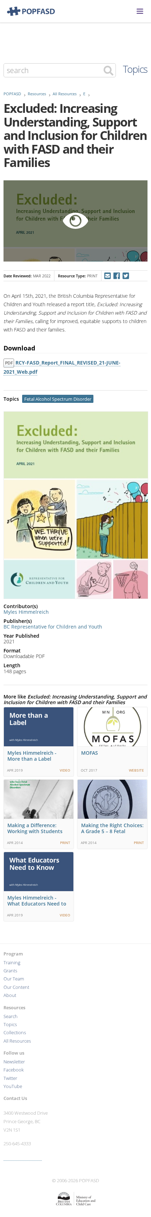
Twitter (10, 1078)
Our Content (16, 987)
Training (12, 963)
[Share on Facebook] (116, 276)
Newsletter (14, 1062)
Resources (37, 93)
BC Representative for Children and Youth (53, 626)
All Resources (65, 93)
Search (11, 1016)
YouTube (13, 1086)
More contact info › (23, 1157)
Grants (10, 971)
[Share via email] (107, 276)
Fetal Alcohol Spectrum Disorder (57, 399)
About (10, 995)
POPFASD (12, 93)
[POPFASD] (27, 11)
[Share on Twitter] (126, 276)
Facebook (14, 1070)
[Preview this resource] (75, 221)
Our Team (14, 979)
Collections (15, 1033)
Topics (135, 69)
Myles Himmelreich (26, 611)
